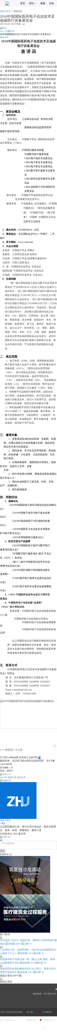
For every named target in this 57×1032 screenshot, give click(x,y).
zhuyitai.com (9, 1020)
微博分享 (9, 34)
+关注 (2, 823)
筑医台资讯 (5, 11)
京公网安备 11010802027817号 (49, 1020)
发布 (2, 851)
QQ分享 (3, 777)
